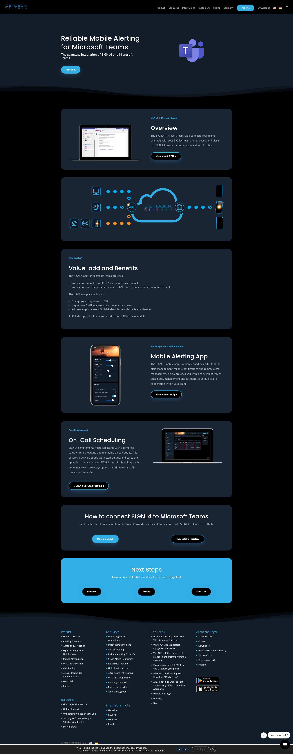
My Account (263, 8)
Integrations (188, 8)
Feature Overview (72, 636)
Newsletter (204, 645)
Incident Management (119, 644)
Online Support (71, 709)
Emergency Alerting (118, 687)
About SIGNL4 (205, 636)
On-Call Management (119, 677)
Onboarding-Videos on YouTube (79, 713)
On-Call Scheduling (73, 663)
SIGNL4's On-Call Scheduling (89, 485)
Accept (182, 749)
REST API (112, 714)
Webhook (113, 719)
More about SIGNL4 (166, 156)
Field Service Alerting (119, 668)
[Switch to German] (280, 10)
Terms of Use (205, 655)
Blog (155, 703)
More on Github (105, 538)
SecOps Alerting (116, 649)
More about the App (166, 394)
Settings (200, 749)
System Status (70, 726)
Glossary (157, 698)
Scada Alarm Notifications (121, 658)
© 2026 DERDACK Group (73, 743)
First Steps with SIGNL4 (75, 704)
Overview (113, 710)
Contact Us (203, 641)
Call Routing (69, 668)
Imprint (202, 664)
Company (228, 8)
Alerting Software (72, 641)
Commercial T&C (206, 660)
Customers (204, 8)
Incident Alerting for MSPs (121, 654)
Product (161, 8)
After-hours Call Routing (120, 672)
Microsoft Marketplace (187, 538)
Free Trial (245, 7)
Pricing (216, 8)
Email (111, 724)
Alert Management (117, 691)
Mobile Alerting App (73, 658)
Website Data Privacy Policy (212, 650)
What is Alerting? (162, 693)
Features (91, 591)
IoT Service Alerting (118, 663)
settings (160, 750)
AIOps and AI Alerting (74, 645)
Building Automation (119, 682)
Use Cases (173, 8)
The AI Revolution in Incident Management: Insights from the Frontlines (169, 657)
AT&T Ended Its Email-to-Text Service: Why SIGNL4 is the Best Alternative (169, 685)
